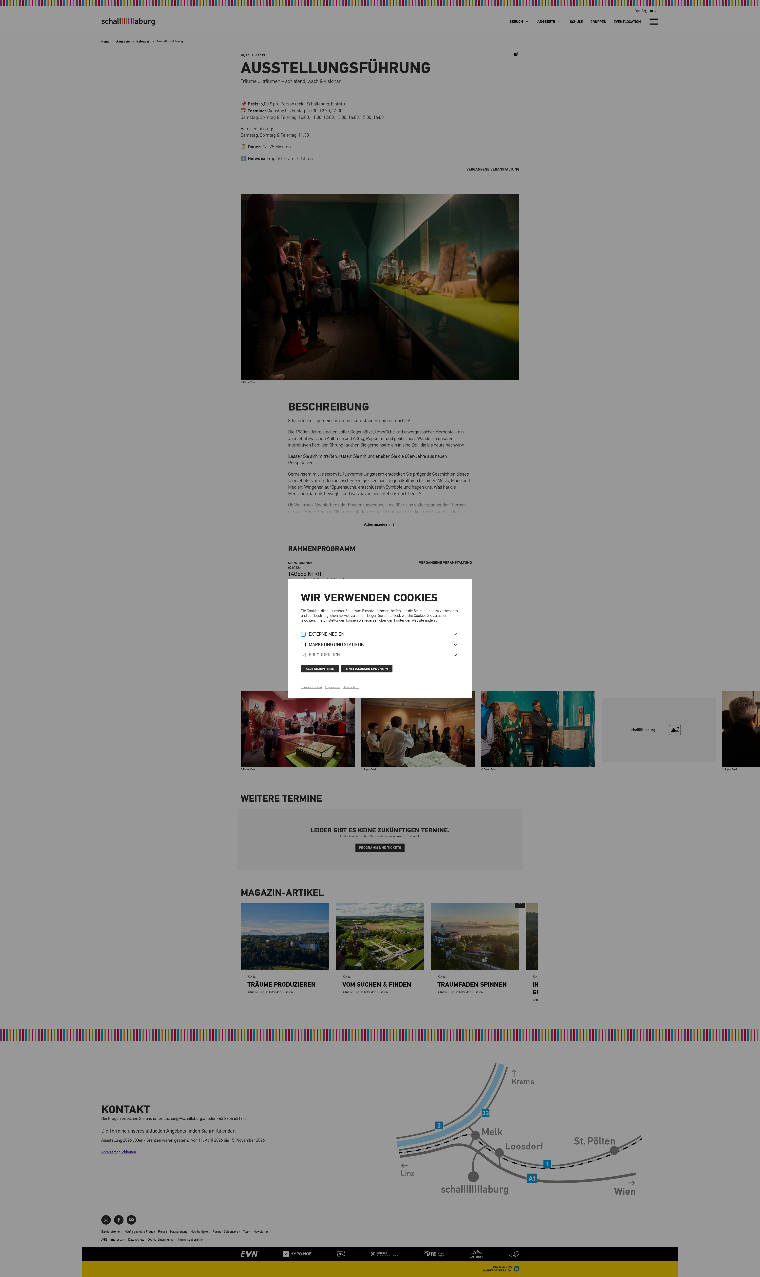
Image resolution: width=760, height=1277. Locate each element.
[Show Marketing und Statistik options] (455, 645)
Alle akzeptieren (320, 669)
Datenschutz (351, 687)
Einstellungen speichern (367, 669)
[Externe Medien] (303, 634)
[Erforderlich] (303, 655)
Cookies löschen (311, 687)
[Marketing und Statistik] (303, 645)
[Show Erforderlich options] (455, 655)
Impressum (332, 687)
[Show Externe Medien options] (455, 634)
